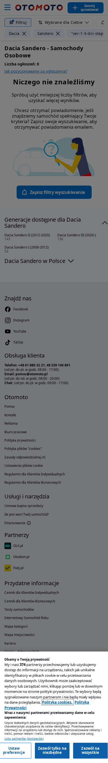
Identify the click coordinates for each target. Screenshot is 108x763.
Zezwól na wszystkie (90, 750)
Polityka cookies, (57, 702)
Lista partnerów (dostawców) (24, 739)
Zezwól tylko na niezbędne (52, 750)
